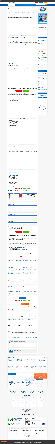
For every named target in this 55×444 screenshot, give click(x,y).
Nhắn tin (20, 269)
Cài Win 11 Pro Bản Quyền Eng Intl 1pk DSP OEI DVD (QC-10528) (27, 366)
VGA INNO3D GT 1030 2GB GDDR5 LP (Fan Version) (19, 291)
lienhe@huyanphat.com (12, 423)
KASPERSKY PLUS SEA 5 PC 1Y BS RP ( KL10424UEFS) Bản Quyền (19, 366)
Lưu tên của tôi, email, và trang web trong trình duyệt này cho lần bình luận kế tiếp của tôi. (17, 350)
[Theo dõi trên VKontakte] (45, 424)
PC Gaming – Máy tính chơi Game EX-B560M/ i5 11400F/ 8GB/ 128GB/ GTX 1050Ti (11, 292)
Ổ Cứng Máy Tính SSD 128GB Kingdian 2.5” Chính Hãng (10, 279)
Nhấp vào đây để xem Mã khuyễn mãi (25, 304)
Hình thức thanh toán (27, 423)
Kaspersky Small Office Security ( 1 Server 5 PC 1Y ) (11, 366)
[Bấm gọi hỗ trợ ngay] (1, 441)
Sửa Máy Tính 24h (16, 424)
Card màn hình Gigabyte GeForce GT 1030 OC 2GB (19, 267)
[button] (41, 2)
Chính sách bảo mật (27, 419)
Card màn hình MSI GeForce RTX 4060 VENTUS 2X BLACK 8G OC (25, 267)
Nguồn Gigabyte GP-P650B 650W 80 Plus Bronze (33, 267)
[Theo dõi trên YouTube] (43, 424)
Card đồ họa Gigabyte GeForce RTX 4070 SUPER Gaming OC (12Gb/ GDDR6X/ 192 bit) (11, 267)
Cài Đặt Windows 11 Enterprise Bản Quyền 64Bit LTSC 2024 (34, 366)
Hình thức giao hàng (27, 424)
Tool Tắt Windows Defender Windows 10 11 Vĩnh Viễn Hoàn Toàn (43, 105)
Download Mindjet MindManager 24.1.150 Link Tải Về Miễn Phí (30, 337)
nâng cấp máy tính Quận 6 (26, 151)
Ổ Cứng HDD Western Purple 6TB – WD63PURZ (33, 279)
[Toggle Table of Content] (35, 307)
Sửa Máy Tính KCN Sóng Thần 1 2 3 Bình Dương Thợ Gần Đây (43, 109)
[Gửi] (46, 4)
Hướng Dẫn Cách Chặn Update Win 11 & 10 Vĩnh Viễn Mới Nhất (43, 102)
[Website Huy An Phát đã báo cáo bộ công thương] (27, 436)
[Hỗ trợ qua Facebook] (1, 435)
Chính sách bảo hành (27, 421)
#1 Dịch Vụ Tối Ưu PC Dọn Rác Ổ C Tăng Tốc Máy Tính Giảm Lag (43, 100)
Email (23, 347)
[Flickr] (44, 424)
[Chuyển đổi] (31, 419)
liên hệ (34, 442)
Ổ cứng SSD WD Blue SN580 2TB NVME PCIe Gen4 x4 (25, 279)
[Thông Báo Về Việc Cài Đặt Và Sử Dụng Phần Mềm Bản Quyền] (42, 9)
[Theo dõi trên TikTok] (43, 423)
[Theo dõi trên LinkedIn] (42, 424)
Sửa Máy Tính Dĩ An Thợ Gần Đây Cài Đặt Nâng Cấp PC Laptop (43, 113)
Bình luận (9, 342)
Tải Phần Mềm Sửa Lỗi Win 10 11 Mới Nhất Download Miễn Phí (43, 107)
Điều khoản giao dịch (27, 420)
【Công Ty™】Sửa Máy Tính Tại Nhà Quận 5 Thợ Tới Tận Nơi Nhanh (15, 337)
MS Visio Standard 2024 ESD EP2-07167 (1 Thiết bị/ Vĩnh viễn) (42, 366)
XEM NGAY (40, 375)
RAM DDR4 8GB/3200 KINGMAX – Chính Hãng (18, 279)
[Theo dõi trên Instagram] (42, 423)
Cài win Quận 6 (10, 99)
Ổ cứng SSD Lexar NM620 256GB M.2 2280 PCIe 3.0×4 (33, 291)
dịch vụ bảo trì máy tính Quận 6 (15, 148)
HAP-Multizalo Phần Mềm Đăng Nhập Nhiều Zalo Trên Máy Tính (43, 111)
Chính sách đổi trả (27, 422)
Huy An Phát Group (18, 423)
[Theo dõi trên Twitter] (44, 423)
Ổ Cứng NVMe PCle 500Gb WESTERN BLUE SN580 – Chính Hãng (26, 291)
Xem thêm (45, 357)
